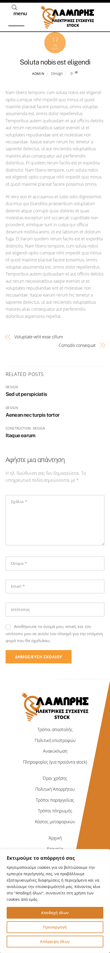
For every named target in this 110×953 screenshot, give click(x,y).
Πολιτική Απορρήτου (55, 789)
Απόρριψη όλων (55, 941)
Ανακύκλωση (55, 751)
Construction (18, 428)
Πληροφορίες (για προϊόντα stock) (55, 762)
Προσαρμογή (55, 927)
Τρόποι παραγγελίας (55, 800)
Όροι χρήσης (55, 778)
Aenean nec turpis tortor (33, 415)
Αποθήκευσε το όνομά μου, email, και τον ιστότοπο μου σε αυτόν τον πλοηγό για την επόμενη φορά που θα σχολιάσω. (54, 633)
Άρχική (55, 838)
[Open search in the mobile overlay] (14, 7)
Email (18, 586)
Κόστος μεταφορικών (55, 822)
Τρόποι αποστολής (55, 729)
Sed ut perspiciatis (26, 394)
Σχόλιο (19, 501)
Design (57, 73)
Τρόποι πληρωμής (55, 811)
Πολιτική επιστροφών (55, 740)
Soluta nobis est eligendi (55, 62)
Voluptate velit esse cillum (38, 337)
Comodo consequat (77, 345)
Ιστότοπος (20, 609)
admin (38, 73)
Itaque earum (21, 435)
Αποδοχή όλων (55, 912)
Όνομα (19, 563)
